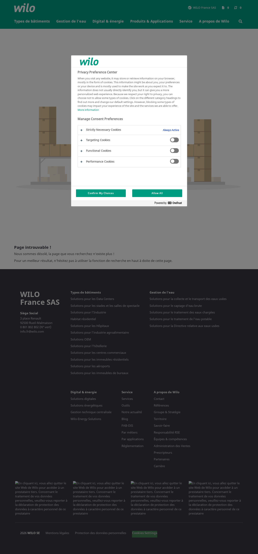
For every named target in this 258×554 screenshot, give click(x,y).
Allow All (157, 193)
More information (88, 110)
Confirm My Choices (101, 193)
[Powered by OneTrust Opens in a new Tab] (169, 203)
